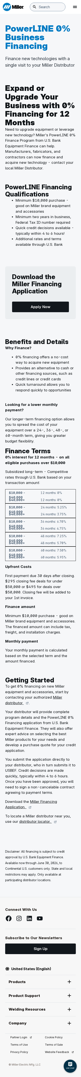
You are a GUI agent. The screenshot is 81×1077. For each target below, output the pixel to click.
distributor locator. (38, 821)
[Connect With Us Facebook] (8, 918)
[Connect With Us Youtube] (39, 918)
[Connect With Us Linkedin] (29, 918)
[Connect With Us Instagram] (19, 918)
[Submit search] (34, 7)
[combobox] (47, 7)
